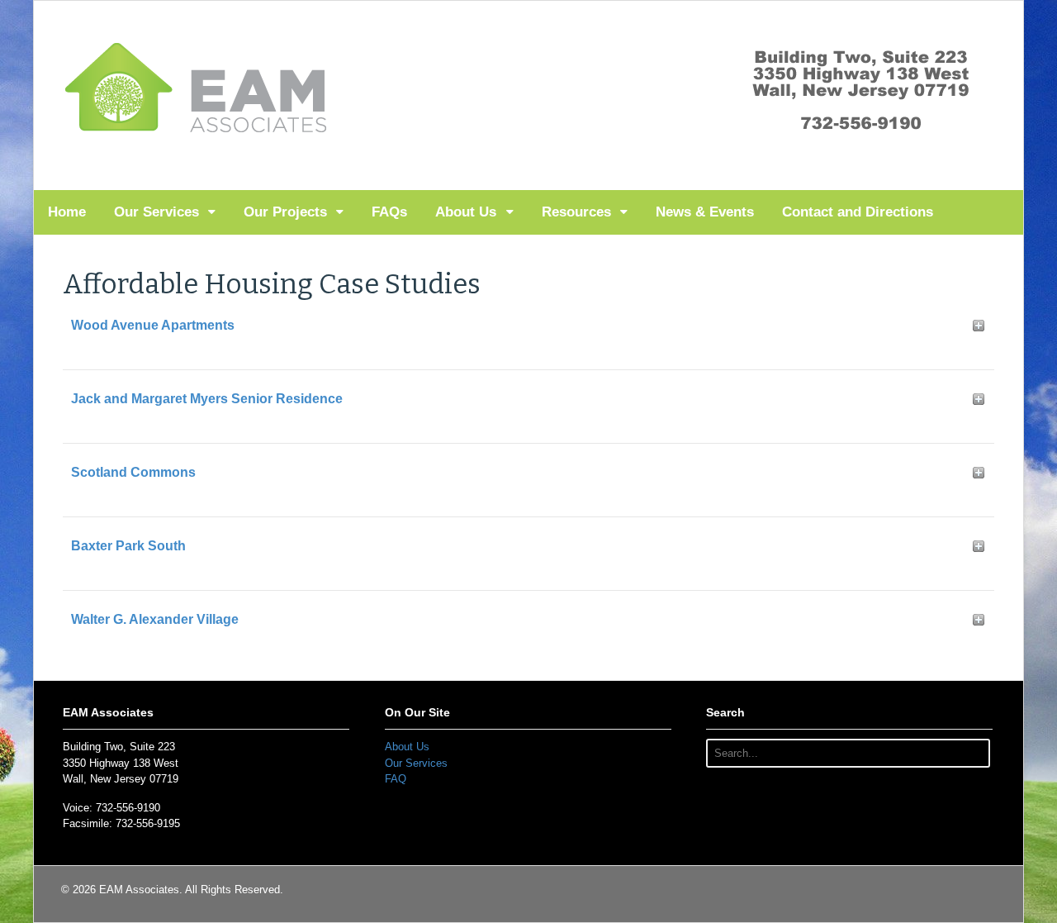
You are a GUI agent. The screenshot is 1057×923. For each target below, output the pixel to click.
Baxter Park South (128, 546)
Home (67, 212)
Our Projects (285, 212)
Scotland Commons (133, 472)
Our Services (156, 212)
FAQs (389, 212)
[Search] (973, 753)
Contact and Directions (857, 212)
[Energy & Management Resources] (198, 135)
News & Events (705, 212)
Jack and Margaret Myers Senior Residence (207, 399)
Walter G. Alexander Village (155, 619)
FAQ (395, 779)
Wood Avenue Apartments (153, 325)
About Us (465, 212)
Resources (576, 212)
